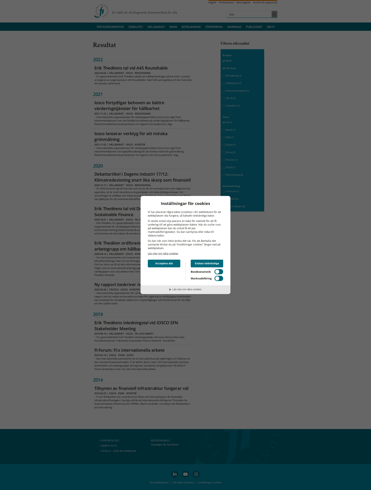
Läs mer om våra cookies (163, 253)
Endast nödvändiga (207, 263)
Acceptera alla (164, 263)
